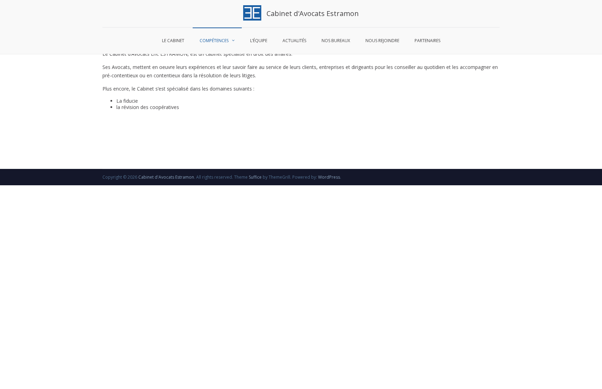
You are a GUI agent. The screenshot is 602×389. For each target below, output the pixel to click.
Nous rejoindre (382, 41)
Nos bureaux (336, 41)
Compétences (214, 41)
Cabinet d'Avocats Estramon (313, 13)
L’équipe (258, 41)
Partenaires (427, 41)
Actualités (294, 41)
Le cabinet (173, 41)
